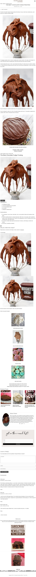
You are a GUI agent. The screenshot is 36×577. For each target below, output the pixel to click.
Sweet (4, 3)
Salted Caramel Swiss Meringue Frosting (14, 386)
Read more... (27, 422)
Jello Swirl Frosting (18, 381)
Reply (1, 489)
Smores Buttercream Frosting (14, 383)
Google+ (21, 149)
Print (3, 200)
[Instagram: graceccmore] (18, 226)
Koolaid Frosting (18, 363)
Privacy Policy (25, 575)
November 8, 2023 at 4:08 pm (5, 480)
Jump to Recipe (4, 9)
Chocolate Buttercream (22, 108)
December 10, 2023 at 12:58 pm (6, 493)
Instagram (22, 229)
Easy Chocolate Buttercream (18, 345)
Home (1, 3)
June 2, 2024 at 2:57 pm (4, 505)
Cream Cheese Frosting (13, 385)
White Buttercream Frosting (18, 328)
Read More (19, 522)
